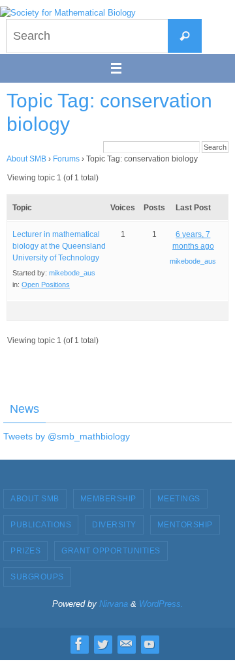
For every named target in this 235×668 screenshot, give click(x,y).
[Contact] (126, 643)
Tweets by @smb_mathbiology (66, 436)
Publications (40, 524)
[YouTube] (149, 643)
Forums (66, 158)
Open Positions (46, 284)
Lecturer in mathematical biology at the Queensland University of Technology (59, 246)
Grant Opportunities (111, 550)
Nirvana (113, 604)
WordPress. (161, 604)
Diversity (114, 524)
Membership (108, 498)
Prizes (25, 550)
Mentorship (185, 524)
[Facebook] (78, 643)
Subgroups (37, 576)
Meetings (178, 498)
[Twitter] (102, 643)
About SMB (26, 158)
